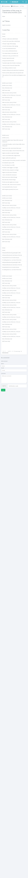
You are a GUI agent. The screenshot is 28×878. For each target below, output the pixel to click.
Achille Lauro (15, 6)
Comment (3, 373)
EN (6, 2)
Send (3, 390)
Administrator (5, 352)
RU (4, 2)
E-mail (2, 368)
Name (2, 363)
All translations (6, 6)
